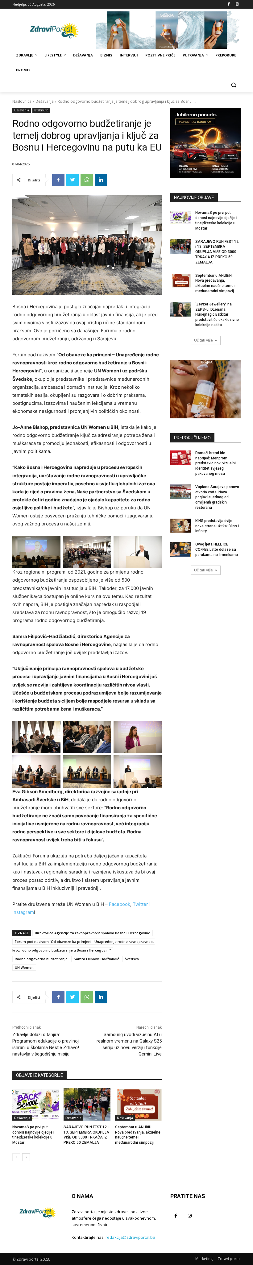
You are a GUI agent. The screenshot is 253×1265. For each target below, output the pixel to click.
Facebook (119, 904)
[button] (233, 85)
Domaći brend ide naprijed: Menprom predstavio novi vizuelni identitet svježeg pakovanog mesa (215, 463)
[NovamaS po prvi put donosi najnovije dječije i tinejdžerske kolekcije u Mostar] (35, 1104)
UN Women (24, 967)
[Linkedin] (101, 180)
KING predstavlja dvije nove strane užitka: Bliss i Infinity (217, 526)
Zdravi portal (229, 1258)
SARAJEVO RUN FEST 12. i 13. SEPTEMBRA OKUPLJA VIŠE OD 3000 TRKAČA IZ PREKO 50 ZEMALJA (217, 251)
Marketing (204, 1258)
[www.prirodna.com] (205, 389)
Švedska (132, 958)
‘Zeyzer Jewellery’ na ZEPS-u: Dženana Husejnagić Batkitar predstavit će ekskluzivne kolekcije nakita (217, 314)
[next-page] (26, 1157)
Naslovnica (21, 101)
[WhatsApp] (87, 180)
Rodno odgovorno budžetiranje (41, 958)
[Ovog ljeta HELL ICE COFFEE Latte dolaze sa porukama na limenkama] (180, 549)
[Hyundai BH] (205, 143)
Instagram (23, 912)
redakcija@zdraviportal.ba (130, 1237)
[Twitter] (72, 180)
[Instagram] (237, 4)
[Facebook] (228, 4)
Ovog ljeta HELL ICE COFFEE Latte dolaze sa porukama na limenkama (216, 549)
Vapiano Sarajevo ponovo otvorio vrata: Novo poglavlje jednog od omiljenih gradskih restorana (217, 497)
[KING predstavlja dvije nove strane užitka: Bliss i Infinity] (180, 525)
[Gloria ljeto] (168, 30)
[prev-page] (16, 1157)
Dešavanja (44, 101)
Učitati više (203, 340)
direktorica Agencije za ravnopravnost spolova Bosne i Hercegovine (92, 933)
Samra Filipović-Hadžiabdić (96, 958)
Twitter (140, 904)
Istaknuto (41, 110)
